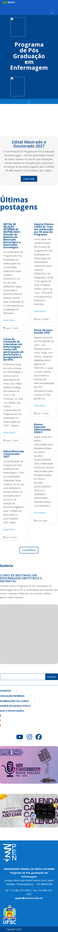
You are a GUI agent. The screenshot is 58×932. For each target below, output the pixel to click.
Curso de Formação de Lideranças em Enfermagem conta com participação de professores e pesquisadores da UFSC (13, 389)
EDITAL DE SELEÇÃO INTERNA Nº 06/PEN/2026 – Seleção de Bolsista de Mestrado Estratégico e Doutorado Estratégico (13, 275)
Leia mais (29, 178)
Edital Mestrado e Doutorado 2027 (29, 144)
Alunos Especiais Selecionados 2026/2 (44, 472)
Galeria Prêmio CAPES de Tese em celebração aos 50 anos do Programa (44, 271)
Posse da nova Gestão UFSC (44, 371)
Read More (9, 320)
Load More (29, 550)
